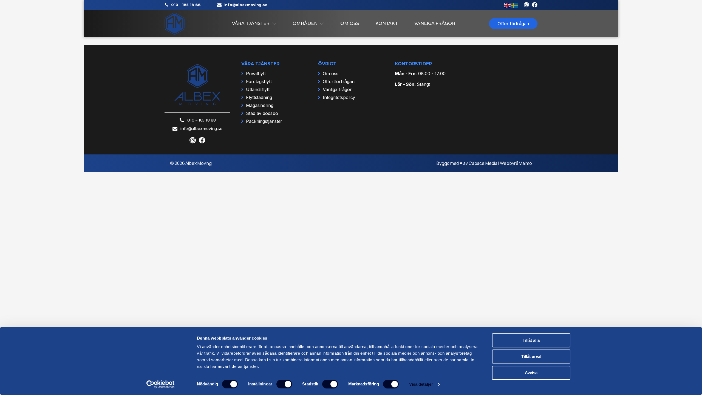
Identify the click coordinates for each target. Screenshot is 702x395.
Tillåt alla (531, 340)
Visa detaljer (421, 384)
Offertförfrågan (513, 23)
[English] (507, 4)
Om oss (349, 23)
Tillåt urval (531, 356)
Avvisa (531, 372)
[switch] (284, 384)
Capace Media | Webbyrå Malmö (500, 163)
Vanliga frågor (434, 23)
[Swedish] (514, 4)
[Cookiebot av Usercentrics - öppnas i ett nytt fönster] (161, 384)
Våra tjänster (251, 23)
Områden (305, 23)
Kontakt (386, 23)
